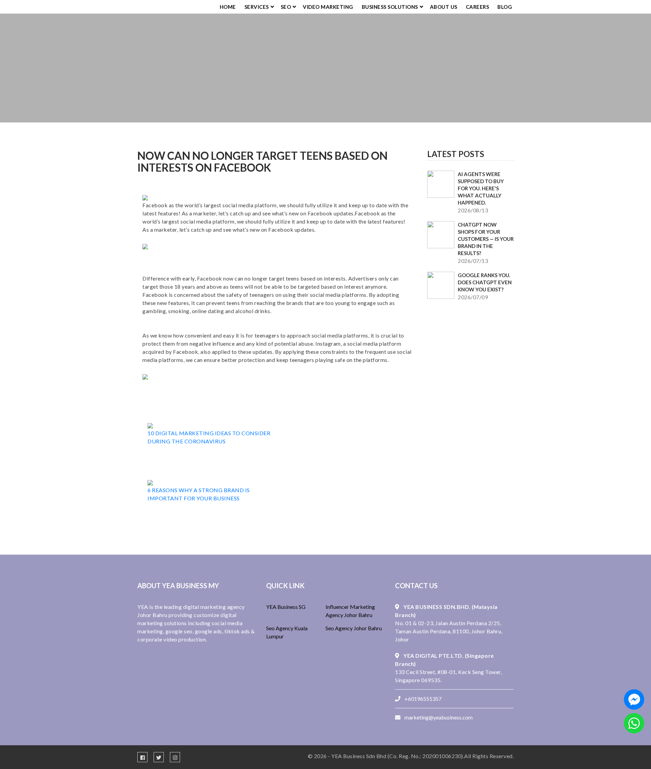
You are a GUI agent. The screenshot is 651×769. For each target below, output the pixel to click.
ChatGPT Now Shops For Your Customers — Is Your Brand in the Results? (486, 239)
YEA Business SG (285, 606)
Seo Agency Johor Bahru (354, 628)
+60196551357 (423, 698)
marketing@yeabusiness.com (439, 717)
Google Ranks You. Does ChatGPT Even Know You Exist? (485, 282)
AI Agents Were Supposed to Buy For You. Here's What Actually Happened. (481, 188)
